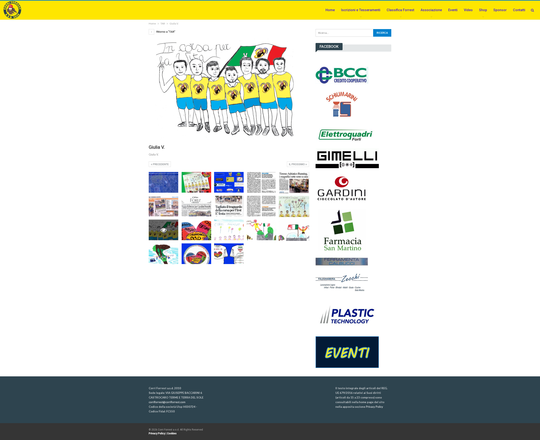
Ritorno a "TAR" (165, 31)
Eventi (453, 10)
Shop (483, 10)
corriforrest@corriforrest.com (167, 402)
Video (468, 10)
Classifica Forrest (400, 10)
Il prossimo (297, 164)
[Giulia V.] (163, 182)
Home (330, 10)
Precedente (160, 164)
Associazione (431, 10)
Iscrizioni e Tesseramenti (360, 10)
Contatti (519, 10)
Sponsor (500, 10)
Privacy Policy (374, 406)
